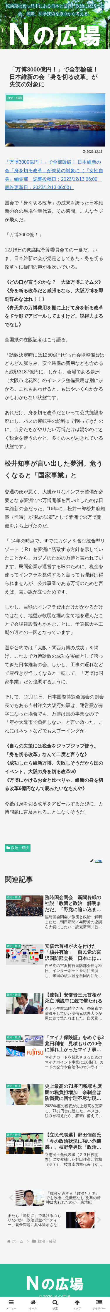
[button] (98, 934)
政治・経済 (20, 848)
